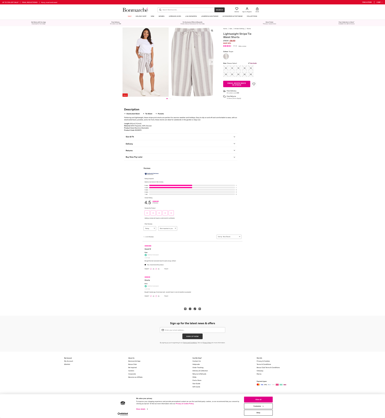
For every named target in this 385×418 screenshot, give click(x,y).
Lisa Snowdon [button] (191, 16)
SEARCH (219, 10)
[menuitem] (380, 2)
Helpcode (196, 364)
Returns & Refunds (199, 374)
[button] (380, 2)
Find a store (367, 2)
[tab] (167, 98)
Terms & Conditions (264, 364)
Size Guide (253, 63)
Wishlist (67, 364)
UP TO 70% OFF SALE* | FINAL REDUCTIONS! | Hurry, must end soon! (29, 2)
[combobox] (186, 9)
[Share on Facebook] (185, 308)
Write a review (242, 46)
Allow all (258, 399)
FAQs (194, 377)
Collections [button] (252, 16)
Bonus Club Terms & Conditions (268, 367)
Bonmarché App (134, 361)
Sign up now (192, 336)
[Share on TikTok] (195, 308)
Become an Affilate (135, 377)
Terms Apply (237, 98)
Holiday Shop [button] (141, 16)
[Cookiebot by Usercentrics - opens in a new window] (123, 414)
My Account (68, 361)
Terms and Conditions (190, 343)
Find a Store (196, 380)
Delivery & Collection (200, 370)
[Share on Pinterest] (200, 308)
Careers (131, 370)
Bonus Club (132, 364)
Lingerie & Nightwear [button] (209, 16)
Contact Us (196, 361)
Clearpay (260, 370)
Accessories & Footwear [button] (232, 16)
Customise (257, 406)
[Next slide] (212, 62)
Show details (140, 409)
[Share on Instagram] (190, 308)
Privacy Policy (207, 343)
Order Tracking (197, 367)
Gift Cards (196, 386)
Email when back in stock (236, 84)
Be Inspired (132, 367)
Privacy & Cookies (263, 361)
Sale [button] (129, 16)
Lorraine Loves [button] (175, 16)
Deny (258, 412)
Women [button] (162, 16)
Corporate (132, 374)
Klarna (259, 374)
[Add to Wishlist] (254, 84)
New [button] (152, 16)
